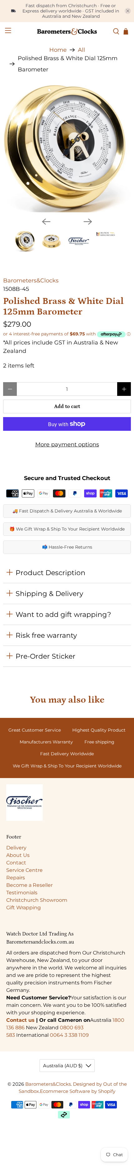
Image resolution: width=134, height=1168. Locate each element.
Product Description (50, 573)
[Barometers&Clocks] (67, 31)
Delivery (16, 848)
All (81, 50)
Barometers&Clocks (31, 280)
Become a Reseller (29, 885)
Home (58, 50)
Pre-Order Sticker (45, 656)
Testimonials (21, 893)
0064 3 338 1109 (69, 1035)
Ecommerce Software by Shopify (77, 1091)
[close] (128, 11)
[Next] (88, 221)
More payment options (67, 444)
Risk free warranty (46, 635)
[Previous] (46, 221)
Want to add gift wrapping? (63, 614)
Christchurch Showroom (36, 900)
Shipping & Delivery (49, 593)
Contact (16, 863)
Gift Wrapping (23, 908)
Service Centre (24, 870)
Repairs (15, 878)
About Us (18, 855)
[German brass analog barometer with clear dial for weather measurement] (67, 148)
